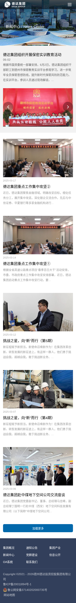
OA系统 (8, 562)
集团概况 (8, 547)
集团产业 (55, 547)
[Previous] (8, 107)
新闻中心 (8, 554)
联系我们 (31, 562)
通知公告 (31, 547)
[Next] (68, 107)
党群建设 (31, 554)
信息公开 (55, 554)
